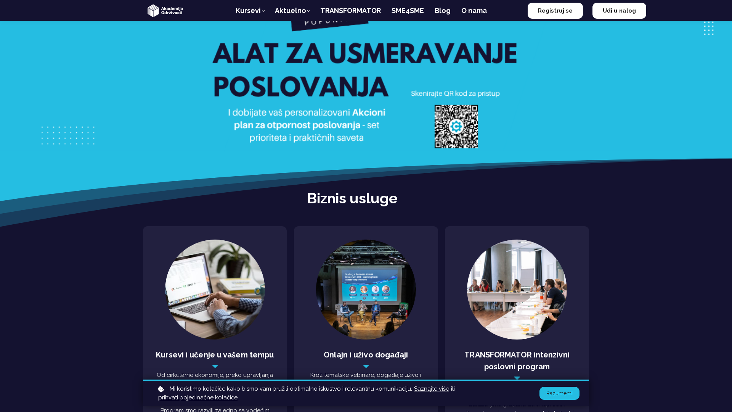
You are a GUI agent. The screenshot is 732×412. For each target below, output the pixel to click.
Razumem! (559, 393)
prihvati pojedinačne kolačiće (198, 397)
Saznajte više (431, 388)
